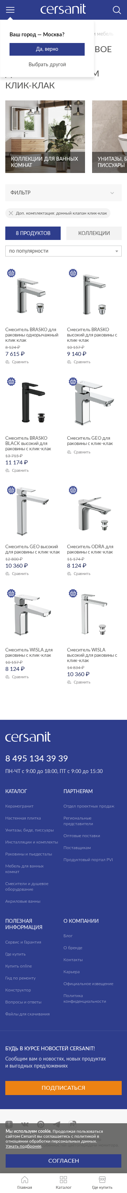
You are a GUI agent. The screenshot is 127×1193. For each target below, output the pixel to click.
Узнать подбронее (23, 1146)
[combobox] (63, 251)
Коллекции (94, 233)
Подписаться (63, 1088)
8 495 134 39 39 (36, 759)
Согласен (63, 1161)
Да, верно (47, 49)
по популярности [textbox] (28, 251)
